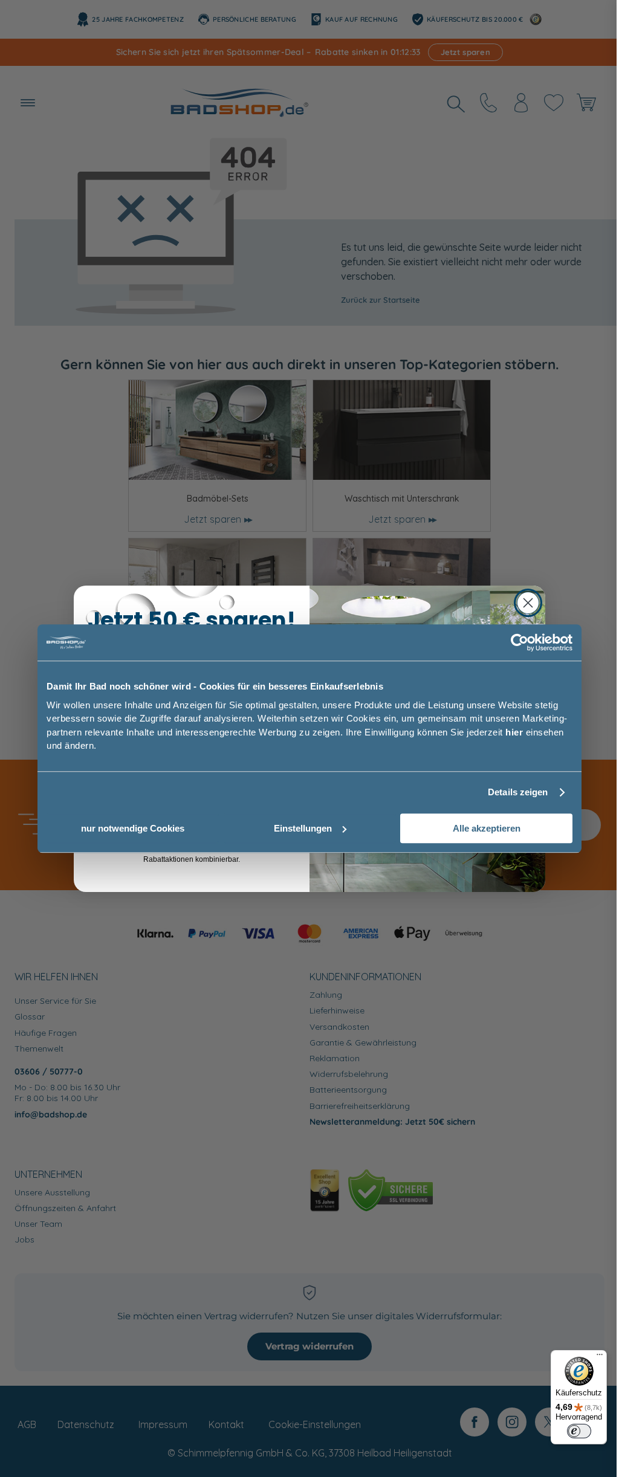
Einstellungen (303, 828)
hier (514, 732)
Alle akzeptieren (486, 828)
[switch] (579, 1431)
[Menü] (599, 1357)
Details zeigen (518, 792)
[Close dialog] (528, 603)
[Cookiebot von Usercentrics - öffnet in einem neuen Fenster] (519, 642)
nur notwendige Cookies (132, 828)
